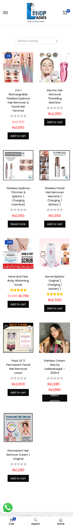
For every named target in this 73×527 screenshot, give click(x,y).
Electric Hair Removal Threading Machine (55, 96)
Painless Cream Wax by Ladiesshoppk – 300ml (54, 367)
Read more (18, 224)
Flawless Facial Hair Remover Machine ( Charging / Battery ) (54, 196)
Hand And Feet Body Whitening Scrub (18, 281)
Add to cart (18, 136)
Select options (55, 398)
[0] (64, 12)
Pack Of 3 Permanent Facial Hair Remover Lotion (18, 367)
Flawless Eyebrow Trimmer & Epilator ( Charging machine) (18, 196)
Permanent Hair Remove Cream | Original (18, 455)
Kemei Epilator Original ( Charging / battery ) (54, 283)
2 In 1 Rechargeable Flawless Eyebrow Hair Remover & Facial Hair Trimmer (18, 100)
